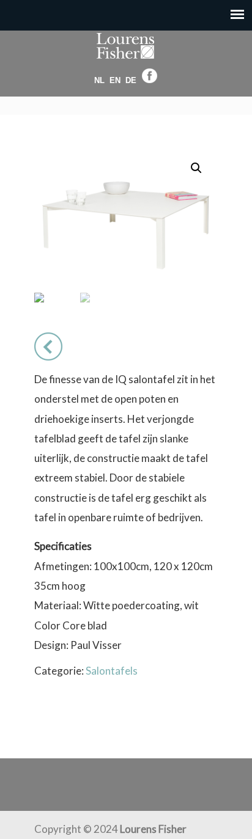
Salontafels (112, 670)
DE (130, 80)
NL (99, 80)
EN (114, 80)
